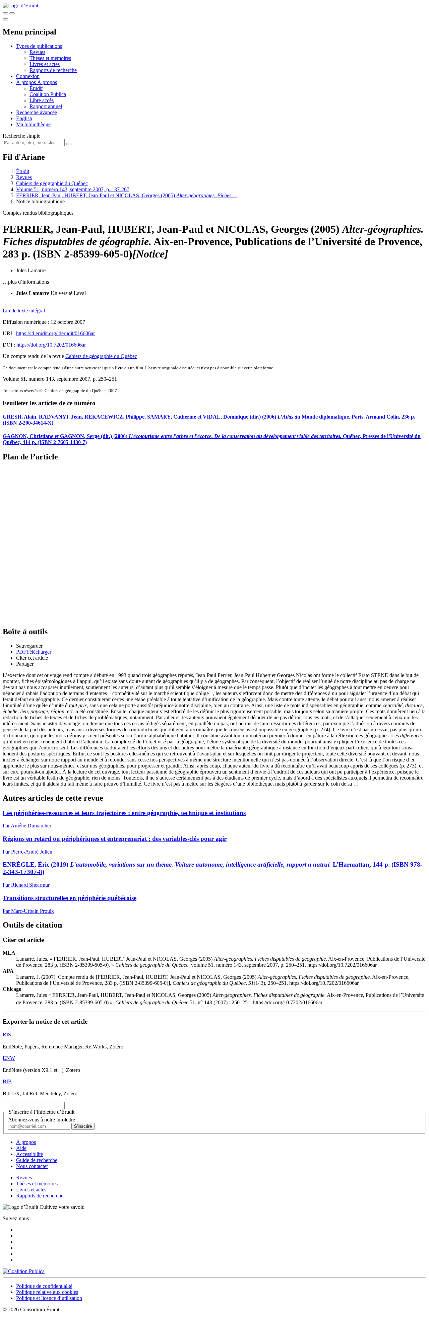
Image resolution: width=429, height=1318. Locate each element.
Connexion (28, 76)
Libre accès (41, 100)
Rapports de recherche (53, 70)
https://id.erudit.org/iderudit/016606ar (55, 333)
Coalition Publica (47, 94)
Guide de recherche (36, 1160)
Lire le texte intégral (24, 310)
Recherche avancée (36, 112)
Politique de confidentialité (44, 1286)
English (24, 118)
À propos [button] (26, 82)
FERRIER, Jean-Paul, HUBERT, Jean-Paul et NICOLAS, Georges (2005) (126, 195)
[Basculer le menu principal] (5, 19)
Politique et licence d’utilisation (49, 1298)
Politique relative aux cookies (47, 1292)
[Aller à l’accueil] (20, 5)
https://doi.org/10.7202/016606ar (51, 345)
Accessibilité (29, 1154)
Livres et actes (44, 64)
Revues (37, 52)
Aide (21, 1148)
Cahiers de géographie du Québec (52, 183)
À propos (47, 82)
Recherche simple (21, 136)
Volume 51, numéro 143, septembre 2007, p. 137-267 (72, 189)
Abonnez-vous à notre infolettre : (43, 1119)
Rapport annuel (45, 106)
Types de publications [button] (39, 46)
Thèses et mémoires (50, 58)
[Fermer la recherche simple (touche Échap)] (12, 13)
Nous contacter (32, 1166)
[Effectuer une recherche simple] (5, 13)
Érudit (36, 88)
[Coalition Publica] (24, 1271)
